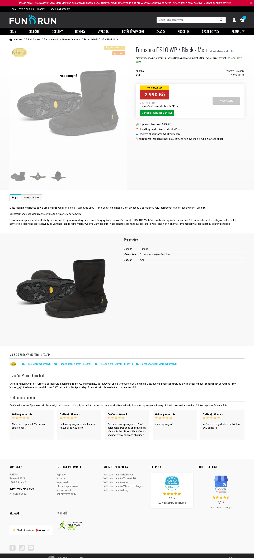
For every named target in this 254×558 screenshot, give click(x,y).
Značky (160, 31)
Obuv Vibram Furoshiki (39, 364)
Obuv (13, 31)
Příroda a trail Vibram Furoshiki (116, 364)
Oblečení (34, 31)
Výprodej (103, 31)
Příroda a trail (51, 39)
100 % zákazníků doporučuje (172, 503)
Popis (15, 197)
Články (41, 9)
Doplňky (57, 31)
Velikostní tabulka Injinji (116, 490)
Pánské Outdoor (71, 39)
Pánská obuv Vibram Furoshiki (75, 364)
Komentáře (32, 197)
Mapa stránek (64, 490)
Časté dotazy (210, 31)
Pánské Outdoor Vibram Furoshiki (159, 364)
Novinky (80, 31)
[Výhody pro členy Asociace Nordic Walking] (80, 525)
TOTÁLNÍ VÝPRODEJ (133, 31)
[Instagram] (23, 550)
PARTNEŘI (62, 513)
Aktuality (238, 31)
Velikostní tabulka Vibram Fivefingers (124, 486)
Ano (142, 260)
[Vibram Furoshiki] (16, 364)
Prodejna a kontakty (59, 9)
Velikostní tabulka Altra (116, 482)
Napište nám (63, 482)
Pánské (144, 248)
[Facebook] (14, 550)
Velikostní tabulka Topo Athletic (121, 478)
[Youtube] (32, 550)
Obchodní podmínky (67, 486)
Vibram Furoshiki (235, 71)
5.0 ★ (172, 498)
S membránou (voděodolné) (155, 254)
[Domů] (11, 39)
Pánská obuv (33, 39)
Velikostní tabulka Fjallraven (119, 474)
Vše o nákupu (26, 9)
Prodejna (184, 31)
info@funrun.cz (18, 493)
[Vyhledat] (221, 20)
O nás (13, 9)
